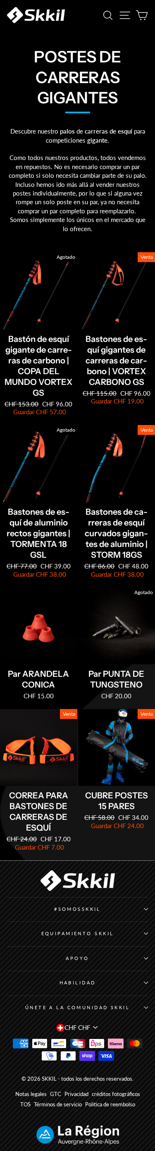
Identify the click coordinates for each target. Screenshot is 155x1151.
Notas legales (31, 1094)
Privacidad (76, 1094)
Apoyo (77, 958)
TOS (25, 1104)
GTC (55, 1094)
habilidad (78, 982)
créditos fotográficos (116, 1094)
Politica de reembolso (110, 1104)
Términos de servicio (58, 1104)
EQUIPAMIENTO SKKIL (77, 933)
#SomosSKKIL (77, 909)
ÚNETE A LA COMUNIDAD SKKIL (77, 1007)
